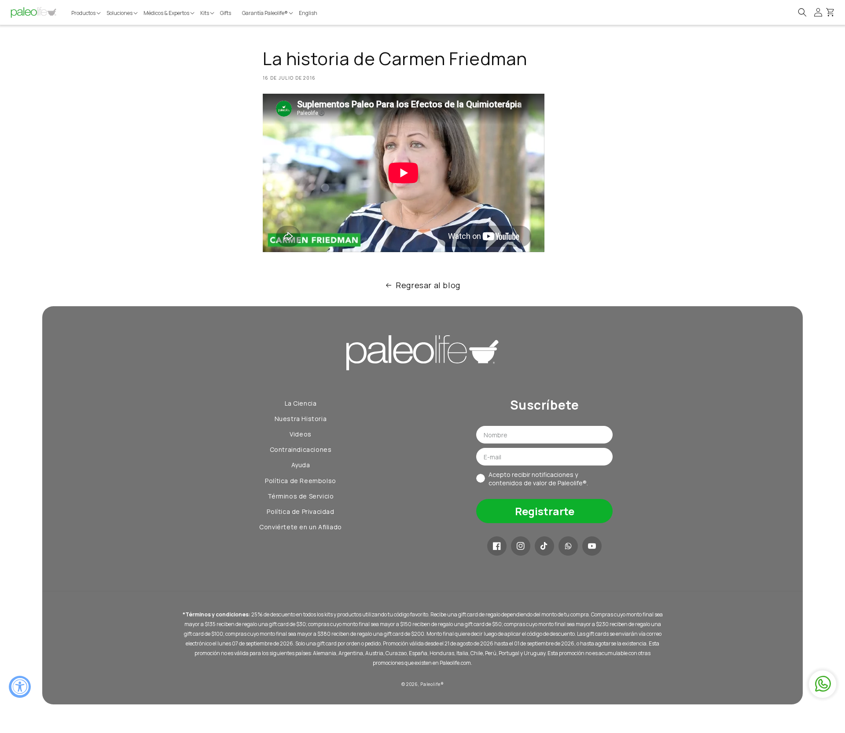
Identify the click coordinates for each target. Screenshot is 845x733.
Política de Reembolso (300, 480)
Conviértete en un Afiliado (300, 527)
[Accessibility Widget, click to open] (20, 687)
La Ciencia (301, 403)
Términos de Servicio (301, 496)
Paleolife (430, 684)
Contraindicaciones (301, 449)
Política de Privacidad (300, 511)
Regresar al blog (428, 285)
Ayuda (300, 465)
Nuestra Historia (301, 418)
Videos (301, 434)
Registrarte (544, 511)
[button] (86, 13)
